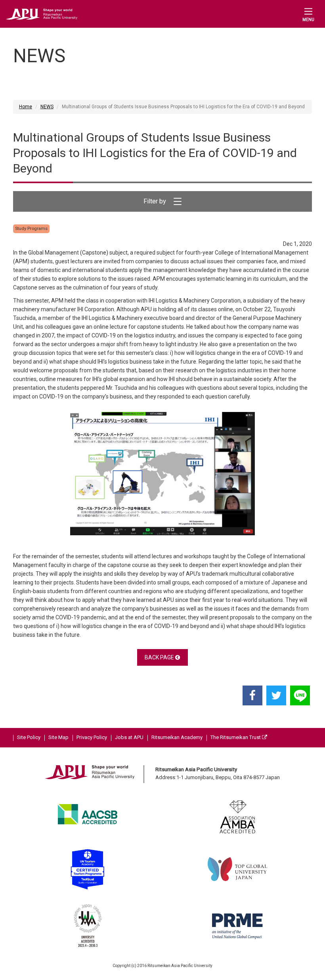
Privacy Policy (91, 737)
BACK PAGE (160, 657)
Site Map (58, 737)
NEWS (47, 106)
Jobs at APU (129, 737)
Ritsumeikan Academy (177, 737)
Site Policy (28, 737)
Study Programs (31, 228)
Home (25, 106)
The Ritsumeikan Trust (236, 737)
